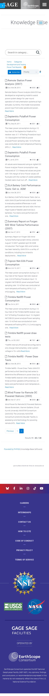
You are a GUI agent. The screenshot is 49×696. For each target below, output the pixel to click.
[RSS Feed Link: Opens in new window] (24, 67)
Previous (10, 431)
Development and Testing (16, 64)
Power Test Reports (14, 67)
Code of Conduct (24, 541)
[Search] (37, 52)
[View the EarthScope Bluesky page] (7, 489)
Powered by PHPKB (12, 449)
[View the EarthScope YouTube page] (41, 489)
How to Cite (24, 531)
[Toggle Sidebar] (2, 5)
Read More (9, 111)
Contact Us (24, 522)
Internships (24, 512)
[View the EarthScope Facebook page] (14, 489)
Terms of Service (24, 560)
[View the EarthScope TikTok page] (34, 489)
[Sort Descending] (40, 72)
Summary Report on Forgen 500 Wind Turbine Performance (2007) (22, 225)
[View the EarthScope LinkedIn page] (21, 489)
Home (9, 62)
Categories (18, 62)
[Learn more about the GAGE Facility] (10, 4)
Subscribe (15, 72)
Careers (24, 503)
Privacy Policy (24, 550)
